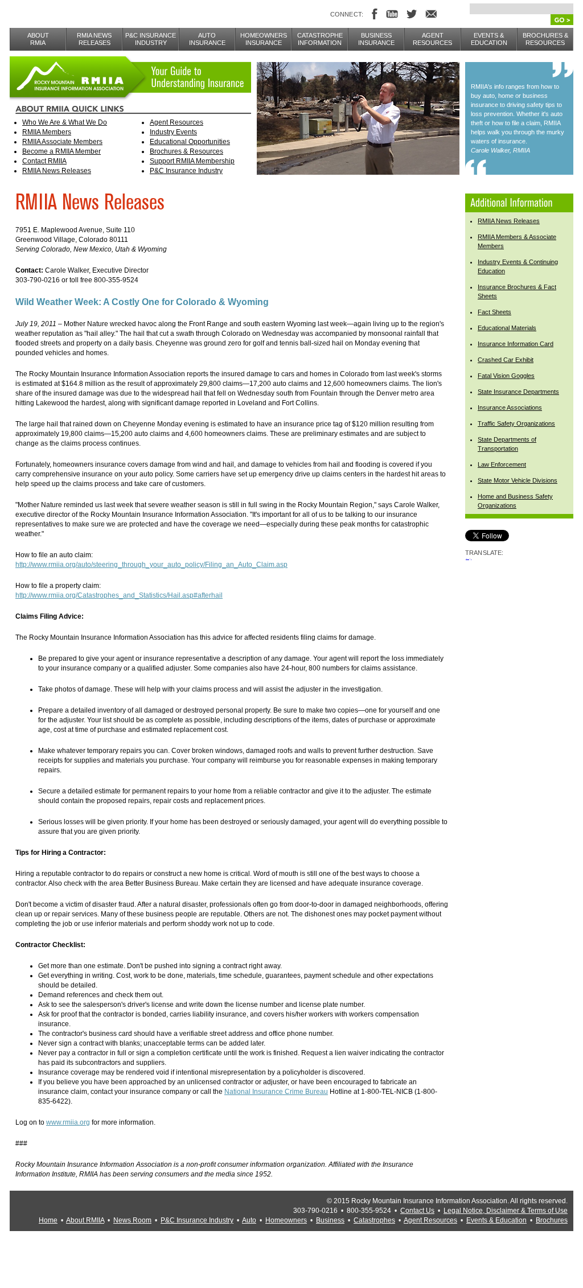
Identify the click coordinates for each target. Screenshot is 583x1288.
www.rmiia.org (68, 1122)
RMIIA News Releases (56, 171)
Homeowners (286, 1220)
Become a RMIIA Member (61, 151)
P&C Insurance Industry (186, 171)
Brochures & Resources (186, 151)
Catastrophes (374, 1220)
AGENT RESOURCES (432, 39)
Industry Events (173, 132)
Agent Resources (176, 122)
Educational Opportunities (190, 142)
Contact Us (417, 1211)
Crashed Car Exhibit (505, 359)
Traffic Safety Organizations (516, 423)
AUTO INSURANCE (207, 39)
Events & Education (496, 1220)
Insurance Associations (510, 407)
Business (330, 1220)
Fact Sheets (494, 311)
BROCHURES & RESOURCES (545, 39)
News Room (132, 1220)
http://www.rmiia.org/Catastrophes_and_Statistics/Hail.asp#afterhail (119, 595)
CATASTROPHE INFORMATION (320, 39)
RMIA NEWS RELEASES (94, 39)
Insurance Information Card (515, 343)
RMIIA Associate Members (62, 142)
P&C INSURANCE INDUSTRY (150, 39)
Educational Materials (507, 327)
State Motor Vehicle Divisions (517, 480)
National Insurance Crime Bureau (276, 1092)
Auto (249, 1220)
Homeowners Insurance (263, 39)
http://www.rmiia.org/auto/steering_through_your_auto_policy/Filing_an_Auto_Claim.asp (151, 565)
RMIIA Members (46, 132)
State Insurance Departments (518, 391)
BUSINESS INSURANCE (376, 39)
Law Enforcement (502, 464)
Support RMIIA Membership (192, 161)
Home (48, 1220)
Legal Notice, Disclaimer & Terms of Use (506, 1211)
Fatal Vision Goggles (506, 375)
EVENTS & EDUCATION (489, 39)
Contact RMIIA (44, 161)
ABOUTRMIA (38, 39)
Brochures (552, 1220)
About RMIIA (85, 1220)
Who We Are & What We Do (64, 122)
